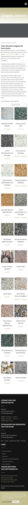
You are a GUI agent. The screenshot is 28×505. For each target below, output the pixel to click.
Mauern (20, 54)
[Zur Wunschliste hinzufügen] (3, 109)
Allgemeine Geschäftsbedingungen (10, 459)
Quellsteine (12, 54)
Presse (4, 454)
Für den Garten (7, 43)
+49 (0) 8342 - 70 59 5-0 (11, 417)
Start (2, 43)
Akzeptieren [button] (15, 501)
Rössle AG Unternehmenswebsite (9, 476)
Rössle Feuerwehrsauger (7, 478)
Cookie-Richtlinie (6, 464)
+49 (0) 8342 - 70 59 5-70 (11, 419)
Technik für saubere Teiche (7, 482)
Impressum (5, 456)
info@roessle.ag (9, 421)
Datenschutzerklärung (7, 461)
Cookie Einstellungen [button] (6, 501)
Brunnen (6, 54)
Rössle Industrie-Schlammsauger (9, 480)
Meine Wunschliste (6, 451)
